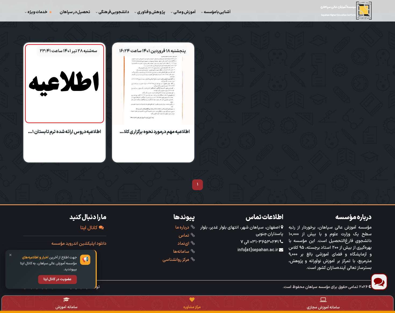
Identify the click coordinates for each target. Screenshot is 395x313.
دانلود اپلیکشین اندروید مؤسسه (79, 243)
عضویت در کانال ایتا (58, 279)
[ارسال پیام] (379, 281)
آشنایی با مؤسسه (217, 12)
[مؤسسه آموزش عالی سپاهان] (346, 11)
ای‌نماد (183, 243)
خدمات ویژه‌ (37, 12)
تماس (184, 235)
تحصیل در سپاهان (75, 12)
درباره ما (182, 227)
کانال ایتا (89, 228)
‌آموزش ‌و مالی (184, 12)
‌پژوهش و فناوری (151, 12)
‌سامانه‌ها (181, 251)
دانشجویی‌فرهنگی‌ (113, 12)
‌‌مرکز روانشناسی (176, 260)
